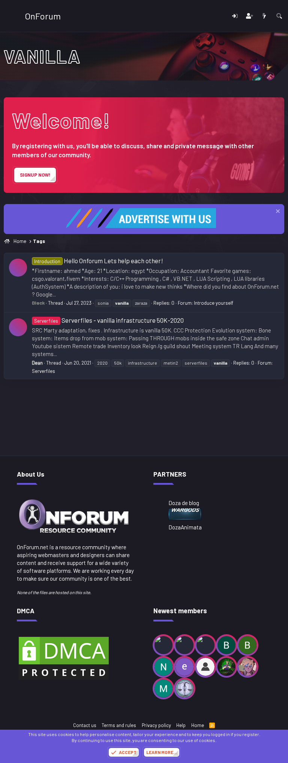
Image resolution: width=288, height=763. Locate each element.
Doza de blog (183, 502)
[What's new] (264, 16)
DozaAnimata (185, 527)
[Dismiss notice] (277, 212)
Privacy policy (156, 725)
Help (181, 725)
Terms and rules (119, 725)
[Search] (279, 16)
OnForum (43, 15)
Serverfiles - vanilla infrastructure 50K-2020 (109, 320)
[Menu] (10, 16)
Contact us (84, 725)
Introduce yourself (213, 303)
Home (197, 725)
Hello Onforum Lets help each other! (98, 260)
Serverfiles (43, 371)
